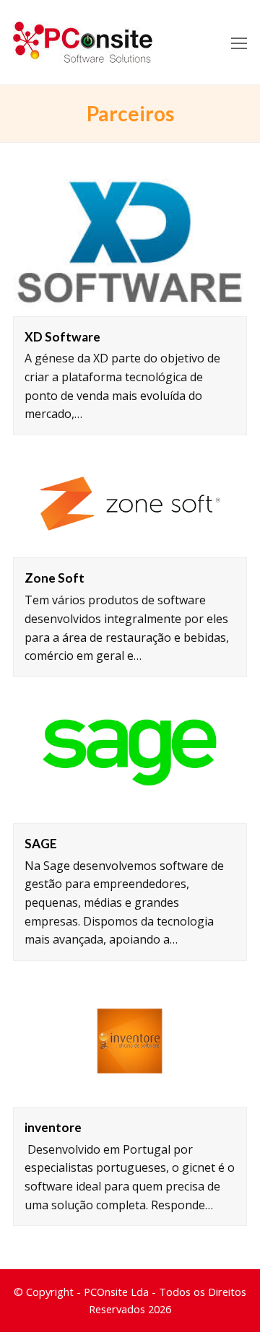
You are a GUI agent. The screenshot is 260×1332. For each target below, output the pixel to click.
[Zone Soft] (130, 504)
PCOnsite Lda (116, 1291)
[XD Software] (130, 243)
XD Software (62, 336)
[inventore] (130, 1041)
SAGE (41, 843)
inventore (53, 1127)
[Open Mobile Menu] (239, 42)
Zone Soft (54, 578)
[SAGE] (130, 757)
